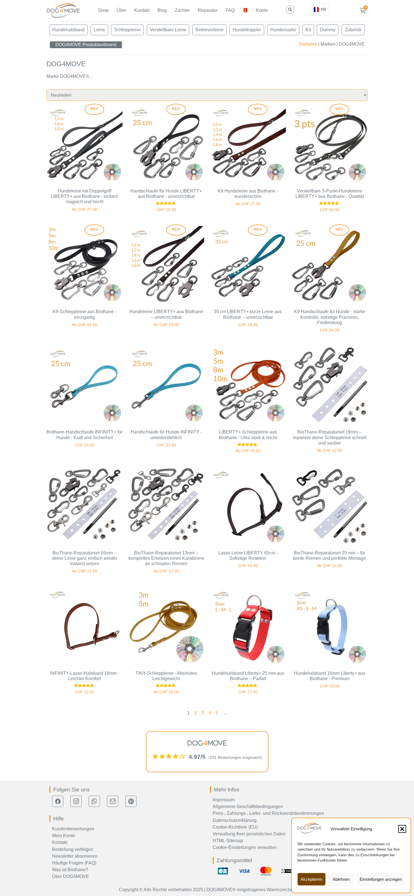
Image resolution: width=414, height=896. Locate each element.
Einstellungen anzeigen (381, 879)
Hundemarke (283, 29)
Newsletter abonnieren (74, 856)
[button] (402, 829)
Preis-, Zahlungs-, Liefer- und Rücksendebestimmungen (268, 813)
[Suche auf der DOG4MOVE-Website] (290, 9)
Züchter (182, 10)
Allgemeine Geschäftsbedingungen (248, 806)
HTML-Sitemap (228, 840)
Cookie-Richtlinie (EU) (235, 827)
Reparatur (208, 10)
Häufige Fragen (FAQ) (74, 862)
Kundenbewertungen (73, 828)
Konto (262, 10)
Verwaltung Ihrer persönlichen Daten (249, 833)
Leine (99, 29)
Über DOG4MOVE (70, 876)
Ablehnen (341, 879)
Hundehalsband (68, 29)
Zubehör (353, 29)
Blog (162, 10)
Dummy (327, 29)
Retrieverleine (209, 29)
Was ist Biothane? (70, 869)
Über (121, 10)
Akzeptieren (311, 879)
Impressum (224, 799)
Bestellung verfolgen (72, 849)
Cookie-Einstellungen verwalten (245, 847)
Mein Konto (63, 835)
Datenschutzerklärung (235, 820)
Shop (103, 10)
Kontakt (142, 10)
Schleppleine (127, 29)
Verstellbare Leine (168, 29)
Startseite (307, 44)
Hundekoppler (247, 29)
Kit (308, 29)
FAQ (230, 10)
